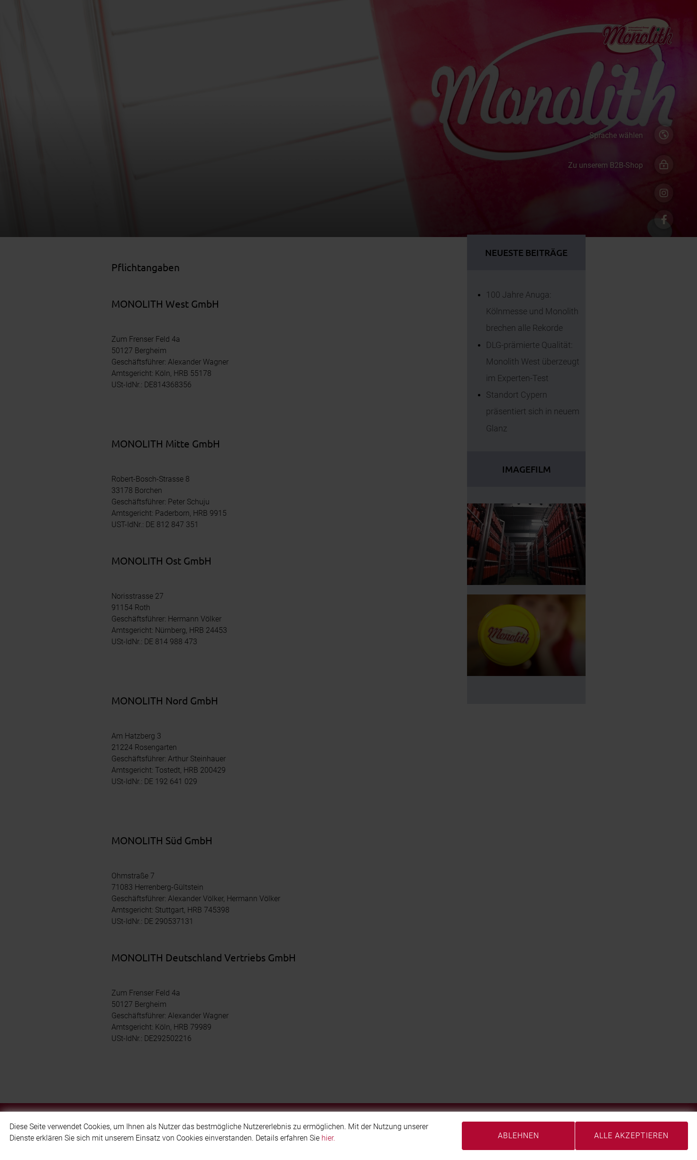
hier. (328, 1137)
